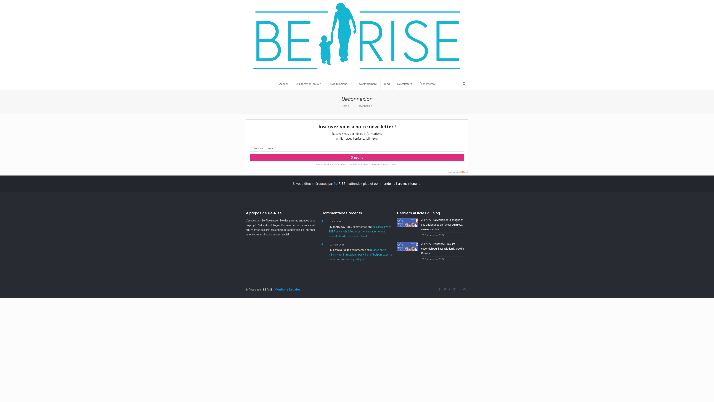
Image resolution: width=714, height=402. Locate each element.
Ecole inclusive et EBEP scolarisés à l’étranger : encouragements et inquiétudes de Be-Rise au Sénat (360, 231)
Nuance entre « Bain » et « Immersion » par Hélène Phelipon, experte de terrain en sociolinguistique (360, 254)
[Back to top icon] (464, 289)
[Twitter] (445, 289)
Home (345, 105)
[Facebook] (440, 289)
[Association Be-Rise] (357, 39)
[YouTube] (450, 289)
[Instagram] (455, 289)
